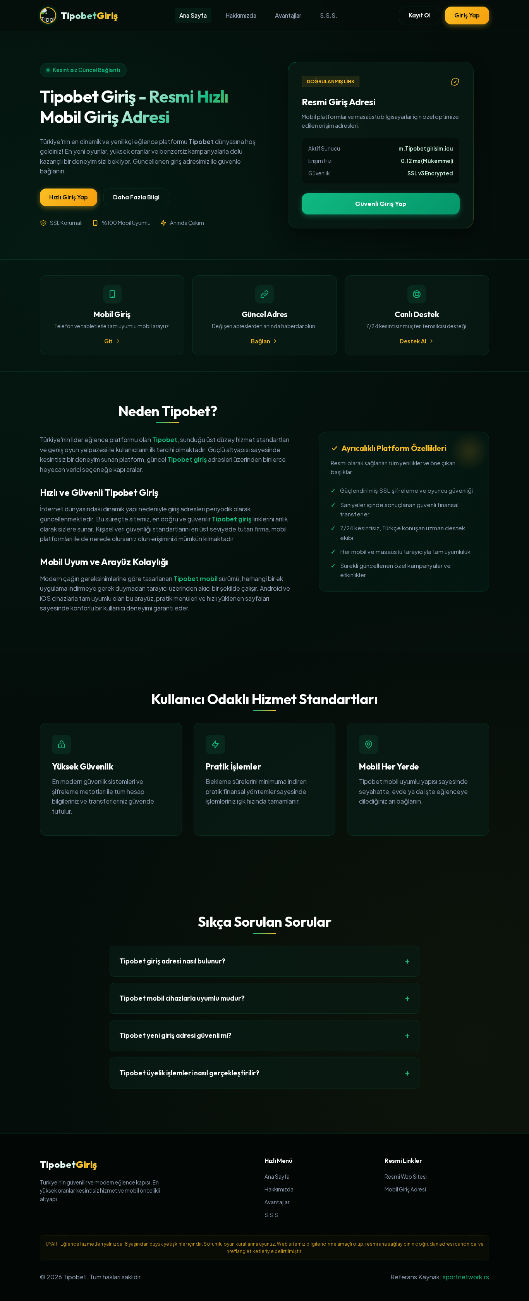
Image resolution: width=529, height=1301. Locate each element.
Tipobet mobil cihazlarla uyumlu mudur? (182, 998)
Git (108, 341)
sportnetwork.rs (466, 1277)
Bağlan (260, 341)
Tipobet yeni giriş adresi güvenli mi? (175, 1035)
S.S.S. (328, 15)
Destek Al (413, 341)
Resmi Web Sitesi (406, 1176)
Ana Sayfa (193, 15)
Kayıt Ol (420, 15)
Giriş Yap (467, 15)
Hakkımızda (240, 15)
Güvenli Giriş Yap (380, 203)
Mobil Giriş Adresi (405, 1189)
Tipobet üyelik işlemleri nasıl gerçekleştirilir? (189, 1072)
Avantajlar (288, 15)
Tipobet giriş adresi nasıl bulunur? (172, 960)
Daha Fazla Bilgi (136, 197)
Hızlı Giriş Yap (68, 197)
